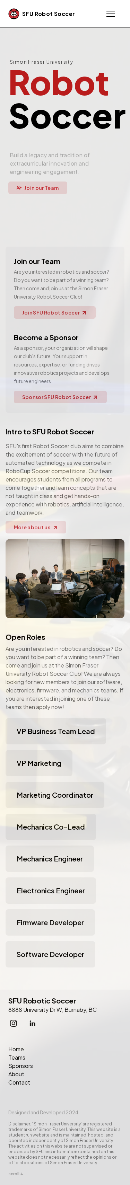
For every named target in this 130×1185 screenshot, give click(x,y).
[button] (110, 14)
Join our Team (41, 188)
